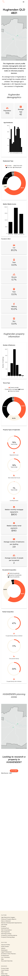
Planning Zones (5, 931)
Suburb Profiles (5, 944)
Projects (3, 926)
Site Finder (4, 924)
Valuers (3, 948)
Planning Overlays (6, 933)
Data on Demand (6, 921)
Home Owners (5, 946)
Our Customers (5, 957)
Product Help (5, 968)
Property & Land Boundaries (9, 935)
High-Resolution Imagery (8, 917)
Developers (4, 950)
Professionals (5, 955)
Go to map (14, 770)
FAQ (2, 972)
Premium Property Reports (8, 919)
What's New (4, 973)
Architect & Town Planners (8, 953)
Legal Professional (6, 952)
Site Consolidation (6, 930)
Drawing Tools (5, 928)
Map (2, 959)
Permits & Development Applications (11, 922)
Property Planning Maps (8, 937)
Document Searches (7, 961)
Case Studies (5, 970)
